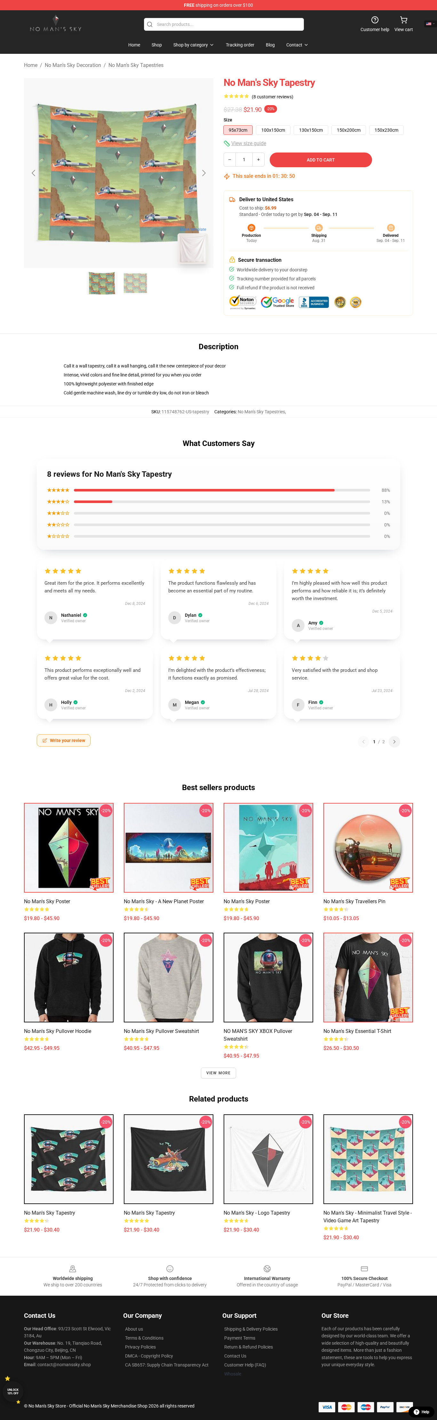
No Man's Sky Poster (47, 901)
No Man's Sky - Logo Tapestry (257, 1213)
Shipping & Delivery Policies (251, 1329)
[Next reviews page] (394, 741)
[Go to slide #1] (102, 283)
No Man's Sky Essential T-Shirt (357, 1031)
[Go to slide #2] (135, 283)
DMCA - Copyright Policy (149, 1355)
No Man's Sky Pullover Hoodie (57, 1031)
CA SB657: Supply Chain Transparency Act (167, 1364)
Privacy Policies (140, 1347)
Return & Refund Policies (248, 1347)
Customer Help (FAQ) (245, 1364)
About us (134, 1329)
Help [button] (425, 1412)
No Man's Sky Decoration (73, 65)
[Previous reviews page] (363, 741)
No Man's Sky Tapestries (135, 65)
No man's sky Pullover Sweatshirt (161, 1031)
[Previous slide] (34, 173)
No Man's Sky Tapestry (49, 1213)
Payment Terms (239, 1338)
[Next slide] (203, 173)
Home (30, 65)
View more (218, 1073)
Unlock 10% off (13, 1391)
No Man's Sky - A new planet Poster (164, 901)
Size (228, 119)
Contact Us (235, 1355)
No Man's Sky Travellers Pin (354, 901)
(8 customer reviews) (272, 96)
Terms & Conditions (144, 1338)
